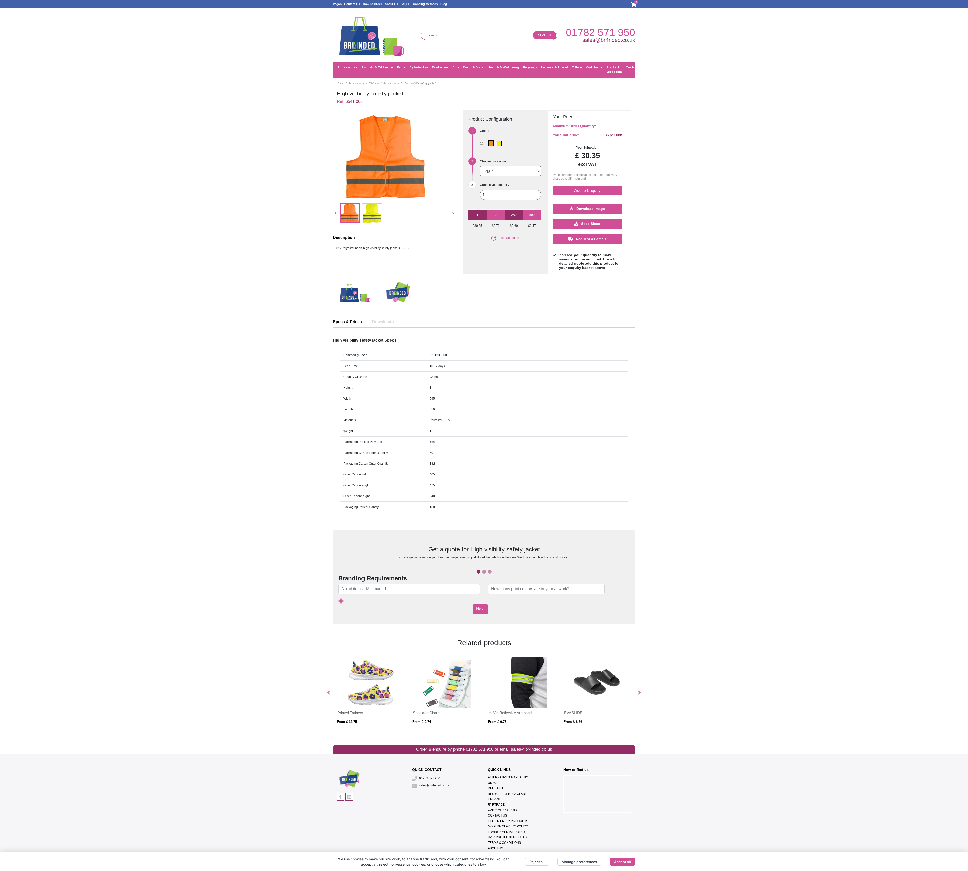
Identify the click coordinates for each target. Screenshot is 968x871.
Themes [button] (687, 67)
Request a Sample (591, 239)
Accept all (622, 862)
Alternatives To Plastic (508, 777)
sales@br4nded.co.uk (608, 40)
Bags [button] (401, 67)
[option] (354, 294)
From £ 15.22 (574, 722)
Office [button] (577, 67)
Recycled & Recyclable (508, 794)
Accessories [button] (347, 67)
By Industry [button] (418, 67)
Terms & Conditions (504, 843)
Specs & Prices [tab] (347, 322)
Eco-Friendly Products (508, 821)
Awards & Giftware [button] (377, 67)
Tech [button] (630, 67)
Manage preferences (579, 862)
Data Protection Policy (507, 837)
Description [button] (344, 237)
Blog (443, 4)
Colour (484, 131)
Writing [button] (670, 67)
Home (340, 83)
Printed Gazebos (614, 70)
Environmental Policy (507, 832)
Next (480, 609)
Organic (495, 799)
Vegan (337, 4)
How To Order (372, 4)
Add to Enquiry (587, 190)
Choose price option (494, 161)
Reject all (537, 862)
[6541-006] (500, 143)
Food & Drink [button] (473, 67)
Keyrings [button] (530, 67)
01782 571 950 (600, 32)
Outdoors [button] (594, 67)
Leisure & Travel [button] (554, 67)
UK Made (495, 783)
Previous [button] (328, 692)
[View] (350, 213)
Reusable (496, 788)
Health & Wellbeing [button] (503, 67)
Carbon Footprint (503, 810)
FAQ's (405, 4)
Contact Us (352, 4)
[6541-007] (492, 143)
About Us (391, 4)
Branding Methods (425, 4)
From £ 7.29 (421, 722)
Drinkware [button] (440, 67)
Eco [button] (455, 67)
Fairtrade (496, 804)
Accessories (356, 83)
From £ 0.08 (346, 722)
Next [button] (639, 692)
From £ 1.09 (497, 722)
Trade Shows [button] (649, 67)
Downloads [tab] (383, 322)
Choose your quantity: (495, 185)
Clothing (374, 83)
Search (544, 35)
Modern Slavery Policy (508, 826)
